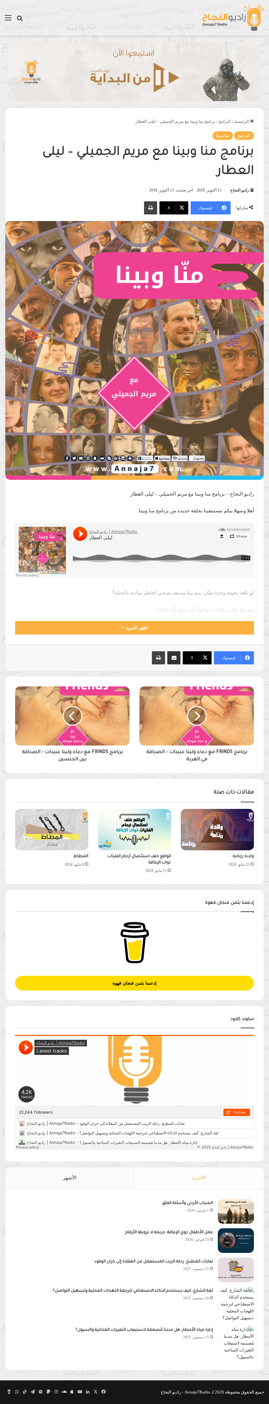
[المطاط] (51, 829)
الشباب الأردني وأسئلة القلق (187, 1203)
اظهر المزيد (136, 627)
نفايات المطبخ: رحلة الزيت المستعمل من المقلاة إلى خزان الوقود (153, 1261)
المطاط (80, 856)
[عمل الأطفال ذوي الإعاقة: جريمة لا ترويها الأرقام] (236, 1240)
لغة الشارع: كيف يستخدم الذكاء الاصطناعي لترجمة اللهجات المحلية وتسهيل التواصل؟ (133, 1291)
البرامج (224, 121)
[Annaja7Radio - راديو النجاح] (233, 18)
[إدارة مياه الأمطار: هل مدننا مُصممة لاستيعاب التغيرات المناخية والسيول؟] (236, 1343)
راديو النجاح (239, 190)
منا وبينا (222, 135)
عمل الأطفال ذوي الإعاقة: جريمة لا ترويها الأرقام (168, 1232)
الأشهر (69, 1177)
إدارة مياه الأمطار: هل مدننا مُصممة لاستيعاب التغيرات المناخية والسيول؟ (144, 1330)
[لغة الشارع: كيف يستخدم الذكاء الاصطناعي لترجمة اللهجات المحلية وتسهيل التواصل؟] (236, 1304)
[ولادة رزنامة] (217, 829)
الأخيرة (199, 1177)
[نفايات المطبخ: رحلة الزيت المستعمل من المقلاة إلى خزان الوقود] (236, 1270)
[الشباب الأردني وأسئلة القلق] (236, 1211)
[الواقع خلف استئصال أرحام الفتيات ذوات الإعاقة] (134, 829)
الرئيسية (242, 121)
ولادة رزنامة (243, 856)
